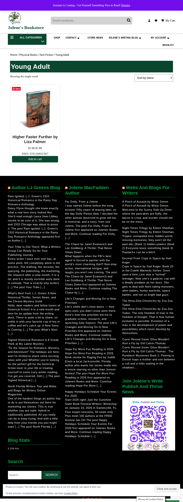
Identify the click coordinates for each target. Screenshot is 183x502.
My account (158, 37)
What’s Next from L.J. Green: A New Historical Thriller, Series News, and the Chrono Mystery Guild (32, 297)
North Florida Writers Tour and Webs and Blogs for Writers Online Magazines (32, 390)
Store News (95, 37)
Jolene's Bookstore (26, 27)
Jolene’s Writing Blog (123, 37)
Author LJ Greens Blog (35, 187)
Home (13, 54)
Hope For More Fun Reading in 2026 (89, 349)
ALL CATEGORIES (31, 37)
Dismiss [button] (125, 5)
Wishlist (168, 45)
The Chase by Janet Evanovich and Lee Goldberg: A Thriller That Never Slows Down (88, 248)
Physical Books (28, 54)
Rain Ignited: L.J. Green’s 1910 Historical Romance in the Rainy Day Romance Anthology (32, 200)
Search (129, 21)
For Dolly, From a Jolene (81, 201)
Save (18, 88)
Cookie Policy (71, 493)
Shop (57, 37)
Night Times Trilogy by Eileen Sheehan (148, 227)
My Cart (170, 21)
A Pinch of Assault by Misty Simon (145, 201)
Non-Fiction (46, 54)
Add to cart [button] (35, 159)
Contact (71, 37)
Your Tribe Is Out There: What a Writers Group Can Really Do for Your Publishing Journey (34, 250)
